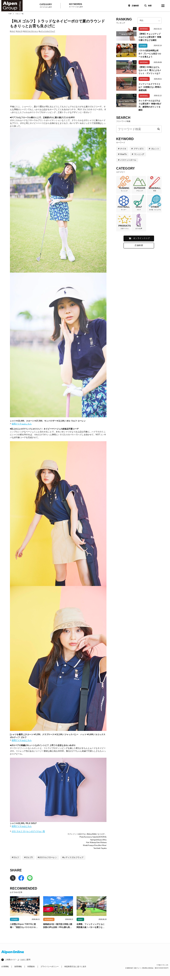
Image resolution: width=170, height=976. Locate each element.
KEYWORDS (76, 5)
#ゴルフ (12, 31)
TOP (9, 13)
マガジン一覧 (19, 13)
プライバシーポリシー (50, 967)
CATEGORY (46, 5)
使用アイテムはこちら (22, 424)
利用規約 (31, 967)
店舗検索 (135, 6)
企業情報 (5, 967)
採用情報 (18, 967)
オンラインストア (141, 238)
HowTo (123, 154)
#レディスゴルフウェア (47, 31)
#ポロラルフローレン (30, 31)
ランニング (139, 154)
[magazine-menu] (162, 5)
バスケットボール (128, 160)
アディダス (139, 149)
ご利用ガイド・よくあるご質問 (17, 960)
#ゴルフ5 (19, 31)
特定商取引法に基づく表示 (75, 967)
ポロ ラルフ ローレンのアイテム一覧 (28, 831)
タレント (155, 149)
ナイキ (123, 149)
